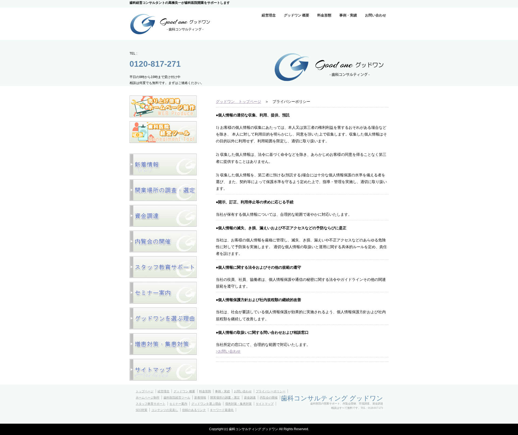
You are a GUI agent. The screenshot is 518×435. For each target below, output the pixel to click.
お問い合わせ (375, 15)
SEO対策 (141, 410)
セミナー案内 (178, 403)
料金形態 (324, 15)
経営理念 (269, 15)
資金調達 (250, 397)
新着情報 (200, 397)
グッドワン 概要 (296, 15)
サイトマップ (265, 403)
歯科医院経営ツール (176, 397)
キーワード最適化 (222, 410)
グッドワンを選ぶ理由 (206, 403)
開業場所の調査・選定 (225, 397)
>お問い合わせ (228, 351)
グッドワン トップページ (238, 102)
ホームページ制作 (147, 397)
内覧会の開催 (269, 397)
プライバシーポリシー (270, 391)
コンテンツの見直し (164, 410)
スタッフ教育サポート (150, 403)
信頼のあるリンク (194, 410)
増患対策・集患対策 (238, 403)
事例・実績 (348, 15)
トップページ (145, 391)
